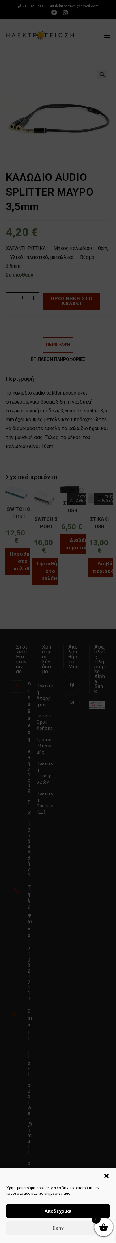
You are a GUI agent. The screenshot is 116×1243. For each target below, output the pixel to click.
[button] (106, 1176)
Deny (58, 1228)
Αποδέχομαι (58, 1211)
